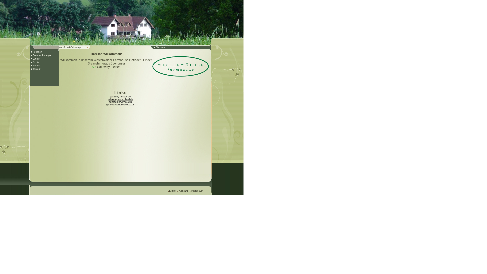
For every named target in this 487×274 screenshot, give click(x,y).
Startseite (160, 47)
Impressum (197, 190)
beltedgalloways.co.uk (120, 102)
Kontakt (36, 69)
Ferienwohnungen (42, 55)
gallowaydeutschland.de (120, 99)
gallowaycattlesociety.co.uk (120, 104)
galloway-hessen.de (120, 96)
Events (36, 58)
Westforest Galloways (70, 47)
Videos (36, 65)
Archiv (36, 62)
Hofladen (37, 52)
